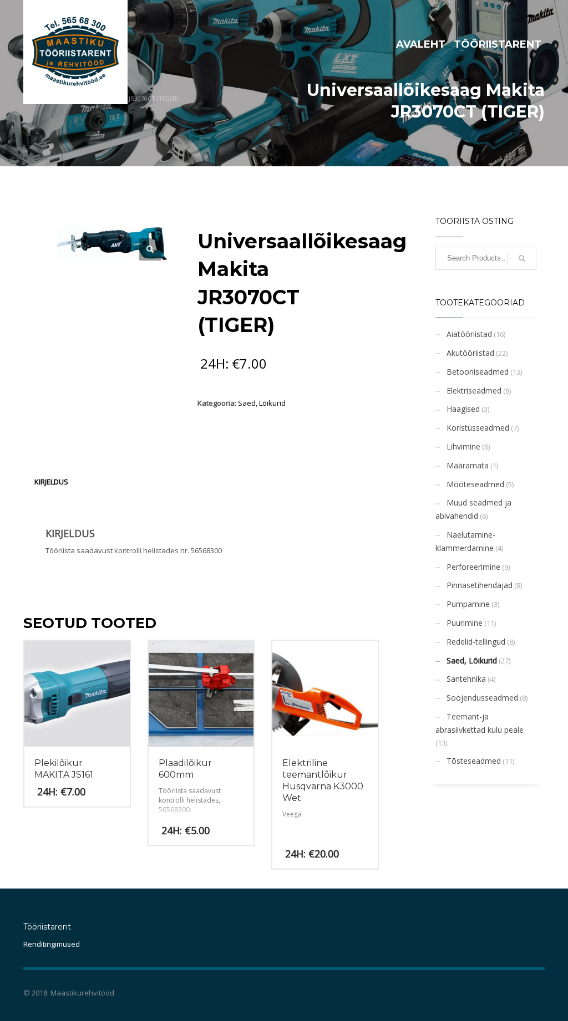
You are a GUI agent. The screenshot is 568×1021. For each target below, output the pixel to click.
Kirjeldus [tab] (51, 482)
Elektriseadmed (474, 390)
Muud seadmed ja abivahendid (473, 509)
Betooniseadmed (478, 371)
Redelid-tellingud (476, 641)
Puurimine (465, 622)
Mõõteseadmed (475, 484)
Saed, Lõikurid (262, 403)
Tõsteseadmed (474, 760)
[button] (150, 249)
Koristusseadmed (478, 427)
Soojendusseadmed (482, 697)
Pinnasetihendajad (480, 585)
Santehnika (466, 678)
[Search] (522, 258)
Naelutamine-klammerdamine (465, 541)
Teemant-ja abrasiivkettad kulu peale (479, 723)
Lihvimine (463, 446)
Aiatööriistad (469, 334)
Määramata (468, 465)
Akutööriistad (470, 353)
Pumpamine (468, 604)
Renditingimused (51, 944)
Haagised (463, 409)
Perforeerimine (473, 566)
